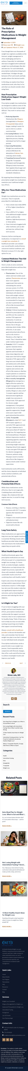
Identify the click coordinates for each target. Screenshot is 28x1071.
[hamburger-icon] (25, 3)
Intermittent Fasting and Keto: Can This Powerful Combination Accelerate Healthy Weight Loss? (13, 739)
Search (6, 704)
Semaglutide (6, 763)
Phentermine (16, 278)
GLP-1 (20, 420)
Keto (4, 760)
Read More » (7, 825)
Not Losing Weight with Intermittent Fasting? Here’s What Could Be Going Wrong (13, 727)
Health (5, 755)
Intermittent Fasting (8, 758)
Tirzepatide (6, 765)
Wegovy (20, 119)
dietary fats (19, 153)
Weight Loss (20, 45)
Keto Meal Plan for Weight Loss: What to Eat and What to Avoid (13, 814)
